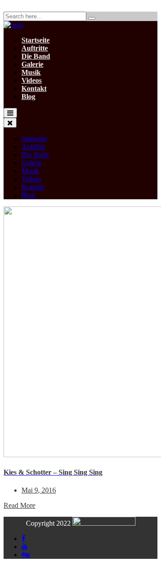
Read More (19, 505)
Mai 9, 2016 (38, 490)
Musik (31, 72)
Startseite (35, 40)
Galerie (32, 64)
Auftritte (34, 48)
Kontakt (34, 88)
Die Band (35, 56)
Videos (31, 80)
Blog (28, 96)
